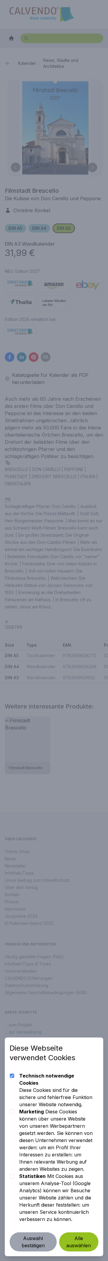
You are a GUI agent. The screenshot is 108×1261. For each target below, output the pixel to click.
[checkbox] (12, 1075)
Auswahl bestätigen (33, 1241)
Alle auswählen (78, 1241)
